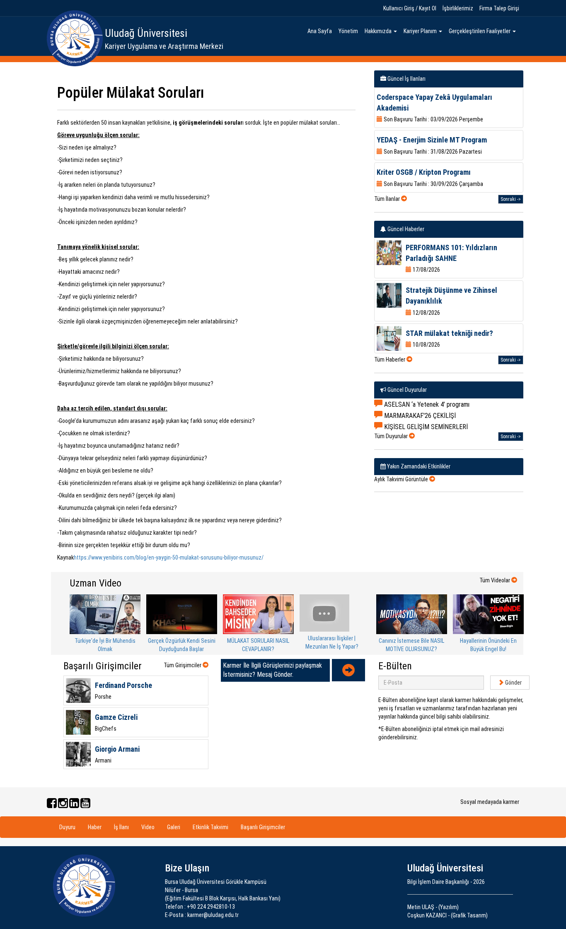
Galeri (173, 827)
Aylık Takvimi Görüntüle (401, 479)
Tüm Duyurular (391, 436)
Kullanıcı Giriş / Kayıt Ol (409, 8)
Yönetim (348, 31)
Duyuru (67, 827)
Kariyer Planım (421, 31)
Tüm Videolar (495, 580)
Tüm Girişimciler (183, 665)
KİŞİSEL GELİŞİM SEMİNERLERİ (425, 427)
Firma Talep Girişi (499, 8)
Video (148, 827)
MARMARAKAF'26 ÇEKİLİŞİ (419, 416)
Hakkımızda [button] (379, 31)
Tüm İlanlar (387, 198)
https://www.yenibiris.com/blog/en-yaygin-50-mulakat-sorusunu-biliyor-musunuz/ (169, 557)
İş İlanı (121, 827)
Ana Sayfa (319, 31)
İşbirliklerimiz (458, 8)
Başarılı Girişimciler (263, 827)
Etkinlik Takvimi (210, 827)
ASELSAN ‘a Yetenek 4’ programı (425, 404)
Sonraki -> (511, 199)
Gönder (513, 682)
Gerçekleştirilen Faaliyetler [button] (480, 31)
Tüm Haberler (390, 359)
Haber (95, 827)
